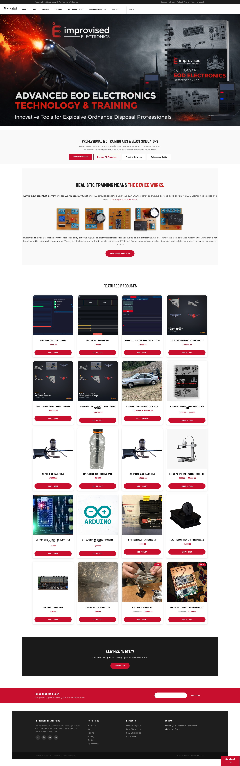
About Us (92, 725)
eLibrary (91, 736)
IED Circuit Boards (76, 9)
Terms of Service (197, 756)
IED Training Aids (133, 725)
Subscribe (195, 696)
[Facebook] (38, 737)
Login (131, 9)
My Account (93, 744)
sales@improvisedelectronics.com (182, 725)
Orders (164, 2)
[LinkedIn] (56, 737)
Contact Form (173, 729)
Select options (142, 418)
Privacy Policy (182, 756)
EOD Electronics (133, 733)
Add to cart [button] (53, 353)
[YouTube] (50, 737)
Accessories (131, 736)
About (24, 9)
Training (58, 9)
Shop (35, 9)
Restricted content (98, 9)
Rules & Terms (183, 2)
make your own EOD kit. (124, 199)
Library (172, 2)
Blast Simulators (133, 729)
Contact (116, 9)
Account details (198, 2)
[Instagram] (44, 737)
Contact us (230, 761)
